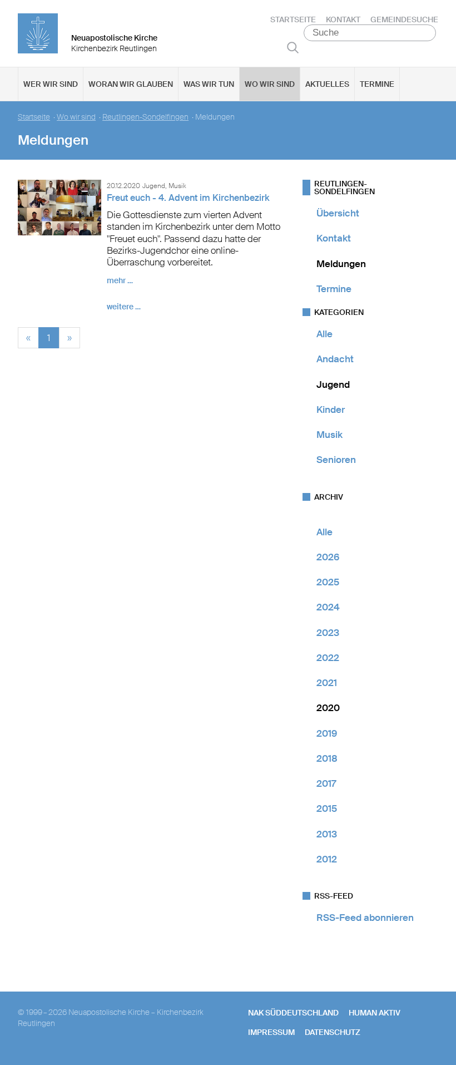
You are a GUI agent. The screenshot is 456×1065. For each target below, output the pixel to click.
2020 (328, 708)
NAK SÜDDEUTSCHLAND (293, 1013)
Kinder (330, 409)
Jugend (333, 384)
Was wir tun (209, 84)
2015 (326, 808)
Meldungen (341, 264)
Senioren (336, 459)
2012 (326, 859)
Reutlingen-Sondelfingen (145, 117)
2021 (326, 683)
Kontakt (343, 19)
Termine (377, 84)
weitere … (124, 307)
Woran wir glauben (130, 84)
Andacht (335, 359)
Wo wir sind (270, 84)
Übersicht (337, 213)
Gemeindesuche (404, 19)
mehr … (120, 280)
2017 (326, 783)
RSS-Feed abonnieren (365, 917)
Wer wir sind (50, 84)
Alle (324, 334)
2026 (327, 557)
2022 (327, 658)
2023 (327, 633)
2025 (327, 582)
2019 (326, 733)
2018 (327, 758)
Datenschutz (332, 1032)
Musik (329, 434)
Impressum (271, 1032)
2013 (326, 834)
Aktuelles (327, 84)
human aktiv (374, 1013)
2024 (328, 607)
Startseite (293, 19)
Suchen (293, 47)
